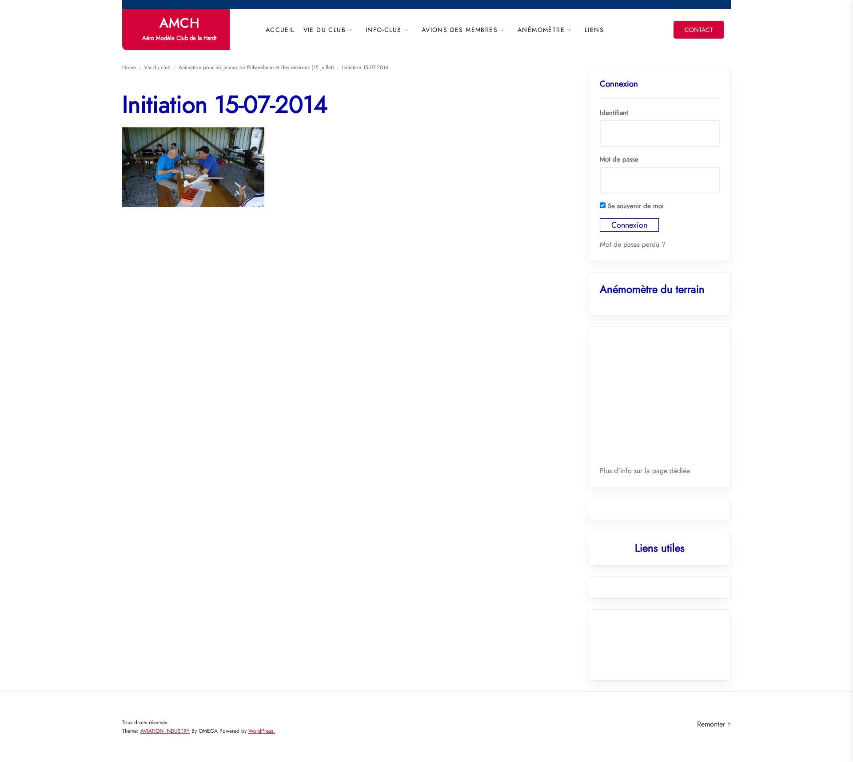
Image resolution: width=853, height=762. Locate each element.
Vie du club (324, 30)
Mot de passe (619, 159)
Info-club (384, 30)
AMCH (179, 23)
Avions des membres (460, 30)
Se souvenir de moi (635, 206)
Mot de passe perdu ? (633, 244)
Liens (594, 30)
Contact (699, 29)
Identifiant (614, 113)
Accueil (280, 30)
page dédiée (671, 471)
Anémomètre (541, 30)
